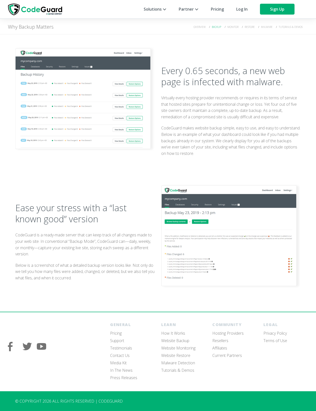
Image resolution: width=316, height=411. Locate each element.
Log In (242, 9)
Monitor (232, 27)
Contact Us (120, 355)
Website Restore (175, 355)
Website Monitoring (178, 348)
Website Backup (175, 340)
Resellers (220, 340)
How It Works (173, 333)
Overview (200, 27)
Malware (267, 27)
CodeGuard (37, 9)
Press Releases (123, 377)
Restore (250, 27)
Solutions (153, 9)
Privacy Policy (275, 333)
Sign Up (277, 9)
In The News (121, 370)
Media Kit (118, 363)
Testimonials (121, 348)
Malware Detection (178, 363)
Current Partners (227, 355)
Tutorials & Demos (291, 27)
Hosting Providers (228, 333)
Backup (216, 27)
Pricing (217, 9)
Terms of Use (275, 340)
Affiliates (219, 348)
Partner (187, 9)
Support (117, 340)
